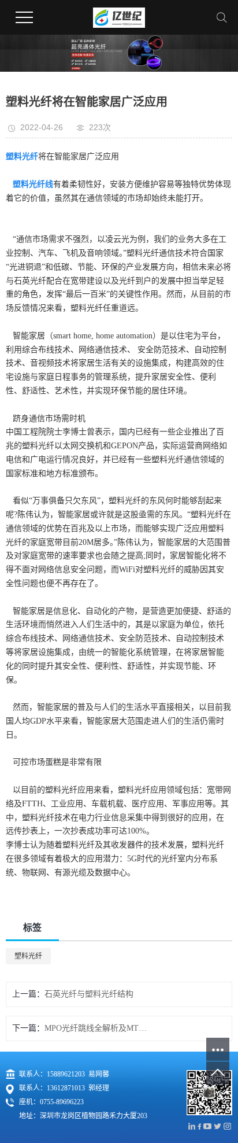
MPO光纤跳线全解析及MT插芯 (97, 1028)
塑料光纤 (28, 956)
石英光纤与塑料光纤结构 (88, 994)
